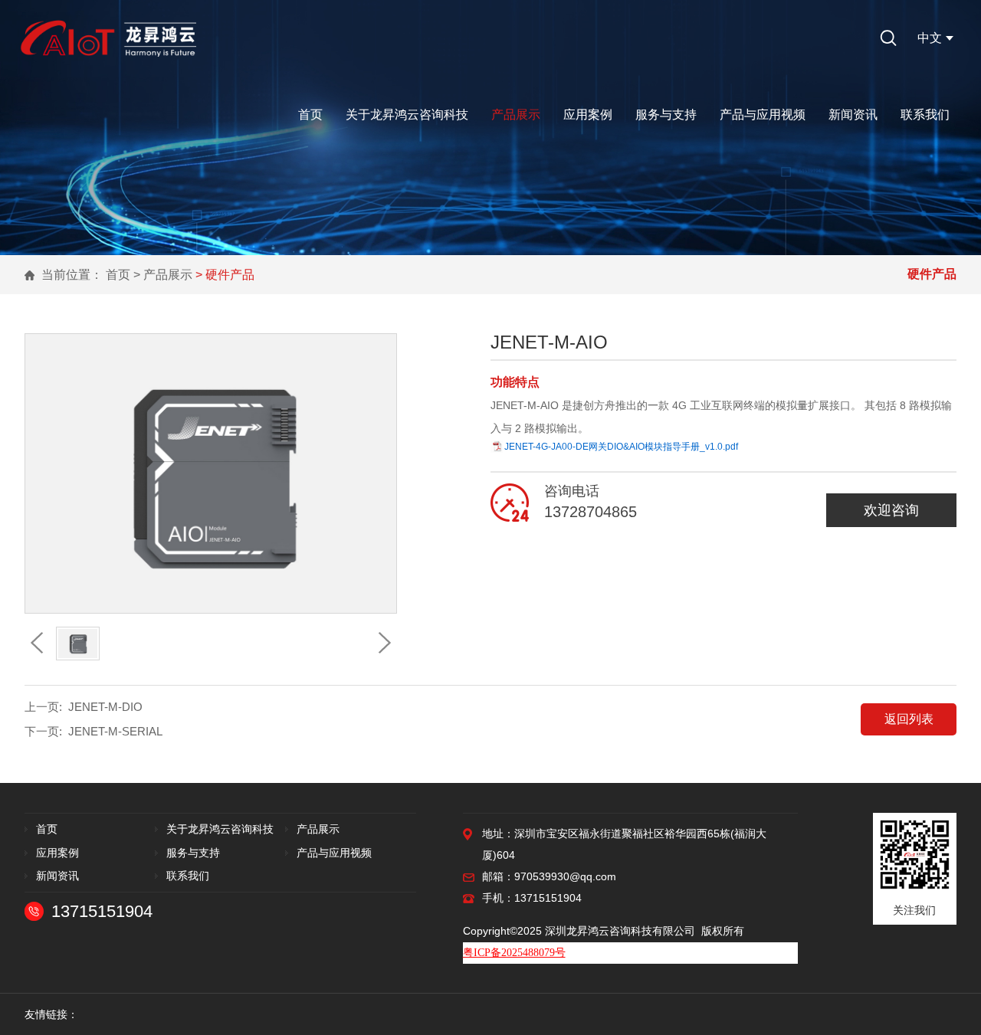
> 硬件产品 (224, 274)
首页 (310, 114)
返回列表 (908, 718)
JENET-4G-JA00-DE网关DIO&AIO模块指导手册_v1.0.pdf (621, 446)
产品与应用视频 (762, 114)
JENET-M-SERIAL (115, 731)
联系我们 (925, 114)
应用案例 (587, 114)
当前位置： (72, 274)
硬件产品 (931, 273)
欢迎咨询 (891, 510)
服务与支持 (666, 114)
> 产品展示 (162, 274)
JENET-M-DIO (105, 706)
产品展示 (515, 114)
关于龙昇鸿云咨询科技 (407, 114)
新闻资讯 (853, 114)
